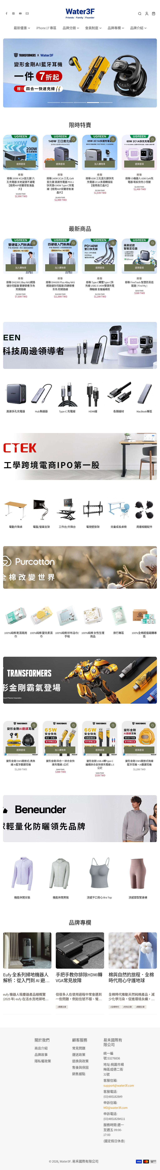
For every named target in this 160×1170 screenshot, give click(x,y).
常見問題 (78, 1048)
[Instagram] (13, 13)
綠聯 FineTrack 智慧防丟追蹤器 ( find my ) (139, 284)
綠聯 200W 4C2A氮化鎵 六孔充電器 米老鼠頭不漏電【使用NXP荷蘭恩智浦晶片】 (21, 184)
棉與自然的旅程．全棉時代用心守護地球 (131, 977)
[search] (139, 13)
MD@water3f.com (115, 1108)
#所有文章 (127, 1007)
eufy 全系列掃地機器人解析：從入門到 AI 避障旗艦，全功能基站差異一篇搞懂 (26, 977)
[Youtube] (20, 13)
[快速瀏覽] (34, 139)
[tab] (54, 103)
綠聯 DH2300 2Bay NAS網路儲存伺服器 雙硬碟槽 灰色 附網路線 (20, 286)
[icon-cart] (153, 13)
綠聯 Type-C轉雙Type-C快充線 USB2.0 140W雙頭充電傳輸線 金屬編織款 (99, 286)
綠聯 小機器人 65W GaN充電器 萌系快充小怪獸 (139, 180)
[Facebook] (6, 13)
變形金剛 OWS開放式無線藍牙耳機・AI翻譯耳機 (139, 762)
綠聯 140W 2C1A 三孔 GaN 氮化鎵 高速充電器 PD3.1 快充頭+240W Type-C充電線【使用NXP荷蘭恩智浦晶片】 (60, 185)
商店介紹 (41, 1048)
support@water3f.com (118, 1085)
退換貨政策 (80, 1061)
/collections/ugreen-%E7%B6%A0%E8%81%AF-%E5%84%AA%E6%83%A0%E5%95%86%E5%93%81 (70, 40)
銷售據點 (78, 1074)
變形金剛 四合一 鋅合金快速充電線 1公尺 (60, 762)
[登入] (146, 13)
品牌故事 (41, 1055)
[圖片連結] (80, 345)
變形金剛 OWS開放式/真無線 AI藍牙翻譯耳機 (20, 762)
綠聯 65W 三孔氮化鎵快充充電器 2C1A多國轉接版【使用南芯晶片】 (100, 182)
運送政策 (78, 1055)
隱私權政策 (43, 1061)
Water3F (65, 1161)
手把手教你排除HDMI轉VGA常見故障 (79, 977)
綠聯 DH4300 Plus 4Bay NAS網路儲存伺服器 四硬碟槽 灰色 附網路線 (60, 286)
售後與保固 (80, 1067)
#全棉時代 (114, 1007)
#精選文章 (62, 1007)
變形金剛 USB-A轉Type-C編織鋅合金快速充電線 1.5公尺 (100, 764)
